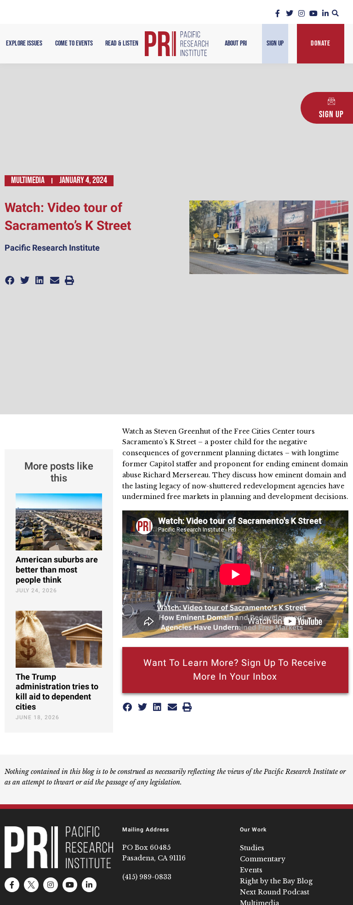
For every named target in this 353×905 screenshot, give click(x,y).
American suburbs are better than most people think (57, 570)
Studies (252, 848)
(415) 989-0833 (146, 877)
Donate (320, 43)
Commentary (262, 859)
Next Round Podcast (274, 892)
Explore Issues (24, 43)
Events (251, 870)
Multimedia (28, 180)
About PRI (236, 43)
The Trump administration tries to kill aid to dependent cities (57, 692)
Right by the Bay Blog (276, 881)
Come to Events (74, 43)
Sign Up (275, 43)
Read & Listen (121, 43)
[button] (335, 13)
